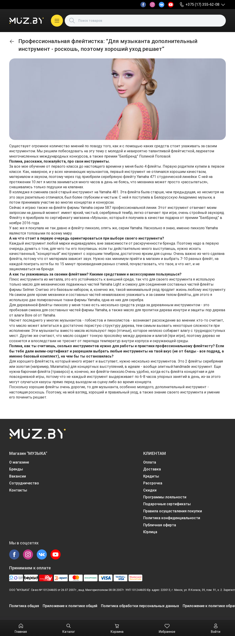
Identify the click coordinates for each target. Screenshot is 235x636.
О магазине (19, 462)
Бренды (16, 469)
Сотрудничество (24, 483)
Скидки (150, 490)
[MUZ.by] (26, 21)
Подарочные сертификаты (167, 504)
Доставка (152, 469)
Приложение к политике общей (70, 606)
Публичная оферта (159, 525)
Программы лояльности (164, 497)
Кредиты (151, 476)
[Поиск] (72, 20)
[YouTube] (170, 4)
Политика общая (24, 606)
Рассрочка (152, 483)
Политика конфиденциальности (171, 518)
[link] (12, 41)
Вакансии (17, 476)
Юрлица (150, 532)
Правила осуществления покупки (172, 511)
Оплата (149, 462)
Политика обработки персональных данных (140, 606)
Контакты (18, 490)
